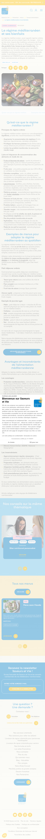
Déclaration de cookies (30, 436)
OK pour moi (34, 442)
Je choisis (11, 442)
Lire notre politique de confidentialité (12, 436)
